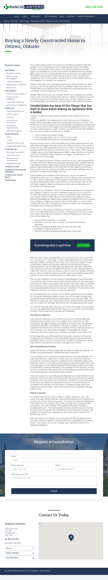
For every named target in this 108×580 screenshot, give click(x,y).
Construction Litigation (13, 98)
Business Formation (15, 152)
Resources (11, 88)
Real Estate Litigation (16, 85)
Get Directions (12, 558)
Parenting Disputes (15, 111)
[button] (27, 16)
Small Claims (10, 180)
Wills (9, 137)
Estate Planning (11, 134)
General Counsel (12, 167)
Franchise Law (13, 155)
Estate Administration (16, 146)
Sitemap (34, 571)
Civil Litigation (10, 91)
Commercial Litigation (16, 94)
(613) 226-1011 (13, 539)
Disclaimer (45, 571)
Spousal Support (14, 131)
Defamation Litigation (16, 105)
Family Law (9, 108)
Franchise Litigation (15, 102)
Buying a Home (14, 73)
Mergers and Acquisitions (12, 159)
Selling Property (14, 82)
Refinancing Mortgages (12, 77)
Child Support (13, 114)
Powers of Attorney (15, 143)
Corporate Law (11, 149)
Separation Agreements (12, 127)
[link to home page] (24, 7)
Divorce (10, 117)
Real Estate (10, 70)
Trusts (9, 140)
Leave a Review (12, 553)
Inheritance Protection (12, 121)
